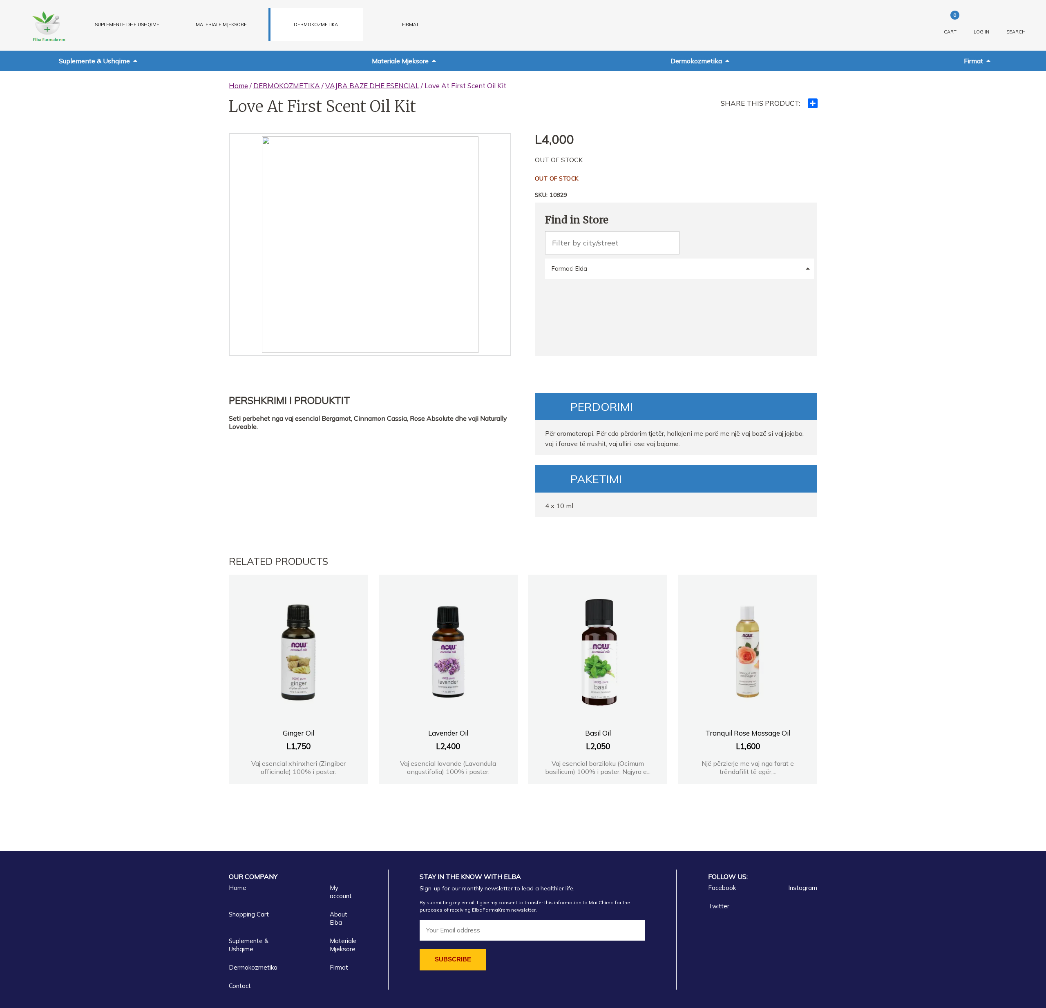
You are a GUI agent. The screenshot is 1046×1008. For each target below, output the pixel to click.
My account (341, 892)
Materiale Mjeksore (400, 61)
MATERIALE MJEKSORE (221, 24)
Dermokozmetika (696, 61)
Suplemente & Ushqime (94, 61)
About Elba (338, 918)
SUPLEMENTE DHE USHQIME (127, 24)
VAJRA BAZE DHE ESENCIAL (372, 85)
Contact (240, 986)
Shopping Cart (249, 914)
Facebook (722, 888)
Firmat (410, 24)
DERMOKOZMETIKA (316, 24)
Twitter (718, 906)
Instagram (802, 888)
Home (238, 85)
